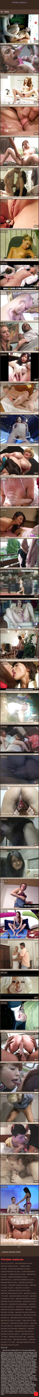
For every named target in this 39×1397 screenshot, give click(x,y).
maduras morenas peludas (26, 1298)
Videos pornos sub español (23, 1374)
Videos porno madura (14, 1372)
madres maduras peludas (18, 1277)
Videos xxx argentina (29, 1372)
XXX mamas (18, 1352)
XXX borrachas (12, 1355)
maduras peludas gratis (19, 1323)
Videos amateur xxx (11, 1391)
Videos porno (12, 1385)
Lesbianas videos (16, 1383)
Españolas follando (30, 1357)
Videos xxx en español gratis (14, 1357)
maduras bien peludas (9, 1282)
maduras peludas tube (17, 1337)
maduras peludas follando (11, 1320)
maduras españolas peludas (19, 1290)
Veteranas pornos (16, 1365)
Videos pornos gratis (10, 1380)
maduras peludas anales (18, 1304)
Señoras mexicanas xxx (9, 1375)
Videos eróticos (9, 1367)
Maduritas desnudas (18, 1370)
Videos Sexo (24, 1378)
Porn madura (33, 1367)
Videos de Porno (12, 1384)
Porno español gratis (24, 1375)
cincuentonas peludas (9, 1266)
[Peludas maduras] (36, 1394)
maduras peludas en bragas (11, 1315)
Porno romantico (24, 1393)
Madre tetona (21, 1355)
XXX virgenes (15, 1368)
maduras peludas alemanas (11, 1301)
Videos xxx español (7, 1374)
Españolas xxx (5, 1358)
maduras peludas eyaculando (22, 1318)
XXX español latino (11, 1393)
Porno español (31, 1371)
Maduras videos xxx (14, 1354)
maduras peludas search (10, 1334)
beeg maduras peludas (23, 1263)
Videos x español (6, 1371)
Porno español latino (17, 1358)
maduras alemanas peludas (23, 1279)
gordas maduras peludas (10, 1271)
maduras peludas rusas (24, 1331)
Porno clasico (23, 1391)
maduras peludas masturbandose (13, 1328)
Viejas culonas (5, 1368)
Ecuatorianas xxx (24, 1359)
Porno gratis (14, 1390)
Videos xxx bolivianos (28, 1368)
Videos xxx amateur (29, 1361)
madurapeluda (6, 1279)
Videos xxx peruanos (17, 1387)
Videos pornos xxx (23, 1380)
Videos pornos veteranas (14, 1361)
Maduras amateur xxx (28, 1388)
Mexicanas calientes (24, 1385)
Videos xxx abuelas (19, 1371)
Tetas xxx (4, 1372)
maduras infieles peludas (19, 1296)
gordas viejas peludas (17, 1274)
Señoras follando (28, 1352)
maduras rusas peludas (10, 1345)
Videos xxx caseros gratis (16, 1381)
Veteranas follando (25, 1364)
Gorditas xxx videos (21, 1377)
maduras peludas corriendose (12, 1309)
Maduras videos (15, 1388)
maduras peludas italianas (24, 1326)
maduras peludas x (20, 1339)
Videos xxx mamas (7, 1352)
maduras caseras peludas (18, 1285)
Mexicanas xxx (13, 1359)
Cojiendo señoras (25, 1390)
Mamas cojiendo (31, 1370)
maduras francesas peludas (11, 1293)
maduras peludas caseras (26, 1307)
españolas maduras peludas (19, 1269)
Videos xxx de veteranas (9, 1362)
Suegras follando (24, 1384)
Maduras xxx (15, 1378)
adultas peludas (7, 1263)
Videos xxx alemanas (24, 1362)
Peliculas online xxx (21, 1367)
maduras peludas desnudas (25, 1312)
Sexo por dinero (6, 1370)
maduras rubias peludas (26, 1342)
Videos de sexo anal (11, 1364)
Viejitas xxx (25, 1354)
